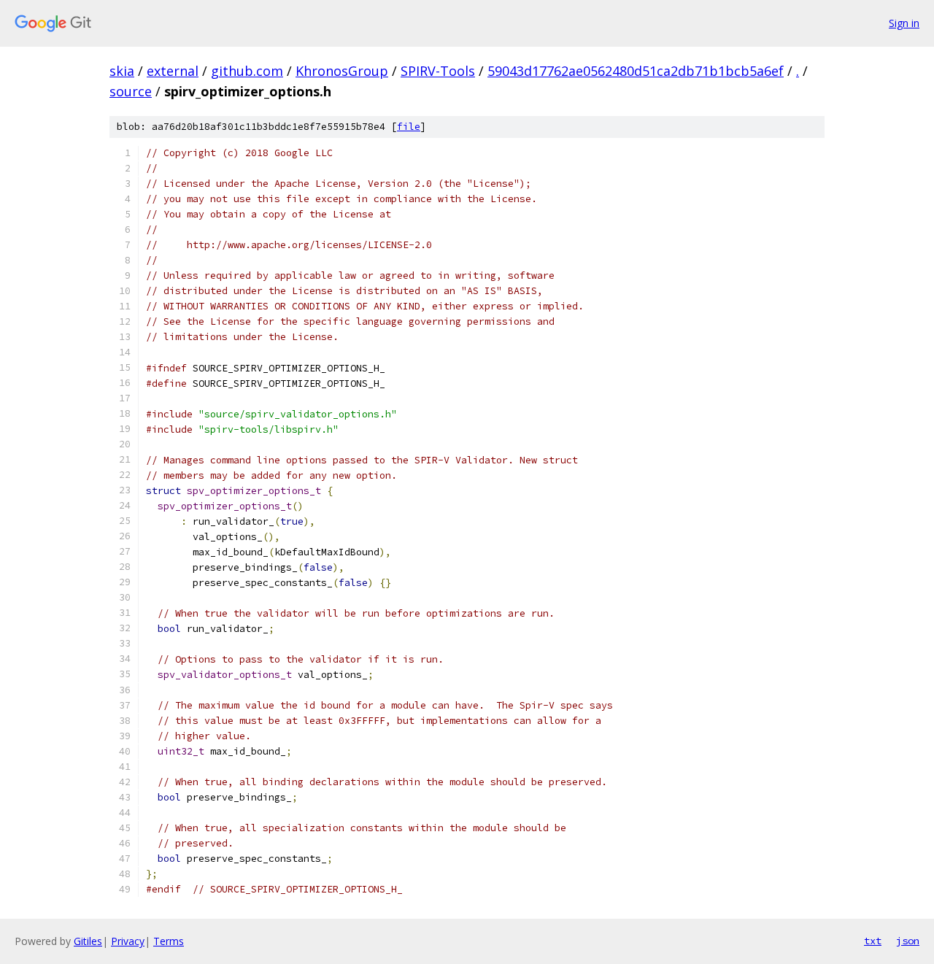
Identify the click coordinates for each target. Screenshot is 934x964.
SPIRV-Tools (438, 71)
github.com (247, 71)
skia (121, 71)
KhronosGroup (342, 71)
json (907, 940)
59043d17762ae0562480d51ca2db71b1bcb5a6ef (635, 71)
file (408, 126)
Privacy (127, 941)
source (130, 91)
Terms (168, 941)
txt (872, 940)
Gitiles (88, 941)
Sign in (904, 23)
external (172, 71)
